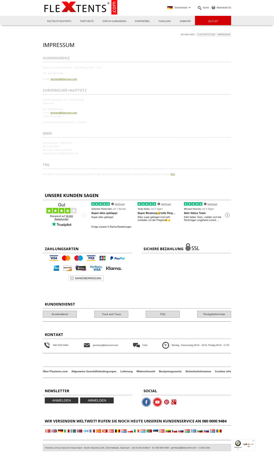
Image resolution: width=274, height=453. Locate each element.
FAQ (173, 174)
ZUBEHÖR (185, 21)
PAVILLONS (165, 21)
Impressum (224, 34)
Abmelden (97, 400)
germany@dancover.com (63, 79)
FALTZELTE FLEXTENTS (59, 21)
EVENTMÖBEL (142, 21)
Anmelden (61, 400)
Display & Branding (114, 21)
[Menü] (253, 441)
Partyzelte (87, 21)
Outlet (213, 21)
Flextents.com (206, 34)
